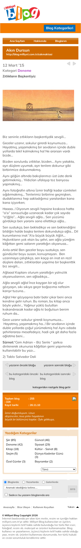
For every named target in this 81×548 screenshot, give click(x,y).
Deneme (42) (14, 444)
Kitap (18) (12, 449)
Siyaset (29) (42, 444)
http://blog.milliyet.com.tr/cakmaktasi (29, 54)
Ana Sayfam (17, 41)
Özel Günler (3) (15, 461)
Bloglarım (61, 41)
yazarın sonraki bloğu (58, 365)
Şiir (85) (11, 440)
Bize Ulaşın (23, 507)
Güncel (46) (42, 440)
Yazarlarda (32, 482)
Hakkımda (40, 41)
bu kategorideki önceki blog (23, 376)
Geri (68, 64)
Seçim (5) (12, 453)
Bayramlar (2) (44, 461)
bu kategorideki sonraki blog (55, 376)
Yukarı (71, 506)
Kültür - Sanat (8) (46, 449)
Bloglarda (13, 482)
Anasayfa (8, 507)
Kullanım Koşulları (43, 507)
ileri (74, 64)
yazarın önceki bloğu (22, 365)
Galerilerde (52, 482)
